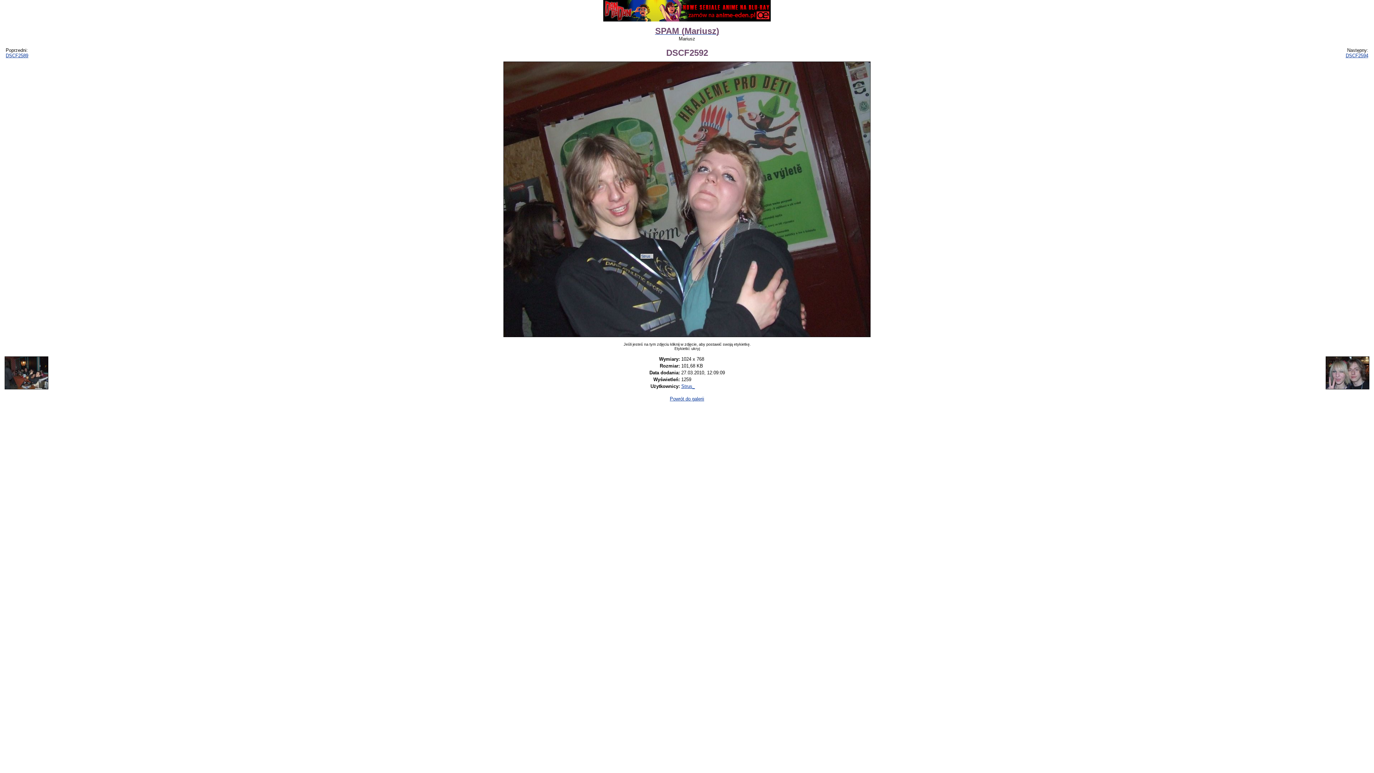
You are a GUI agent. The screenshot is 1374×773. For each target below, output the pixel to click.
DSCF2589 (17, 55)
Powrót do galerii (687, 399)
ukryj (695, 348)
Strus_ (647, 256)
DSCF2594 (1357, 55)
